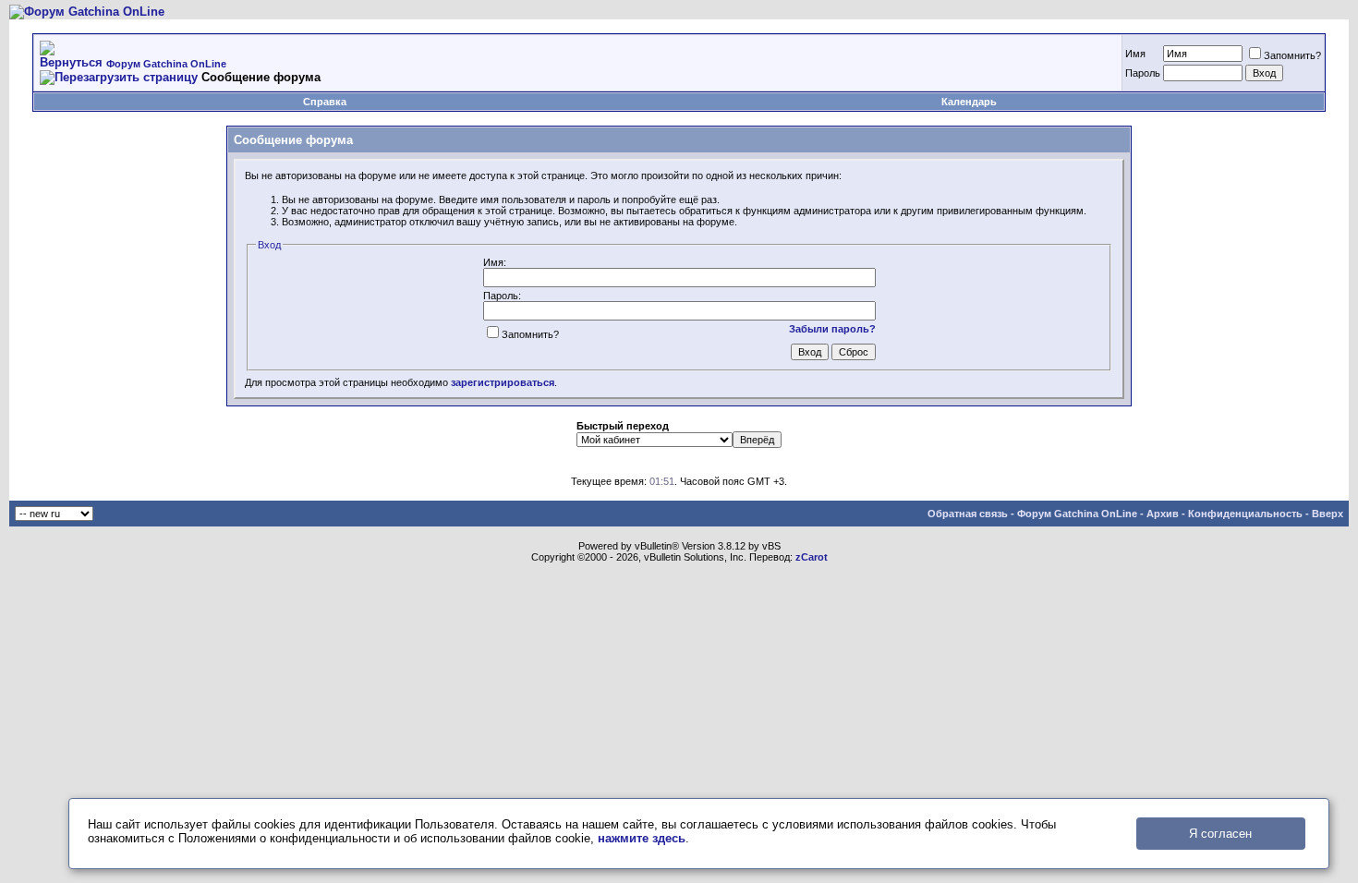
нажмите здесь (641, 838)
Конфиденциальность (1245, 513)
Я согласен (1220, 834)
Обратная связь (968, 513)
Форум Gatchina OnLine (166, 63)
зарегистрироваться (502, 382)
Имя (1135, 53)
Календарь (969, 101)
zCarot (811, 556)
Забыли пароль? (832, 328)
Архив (1162, 513)
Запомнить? (1292, 55)
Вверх (1327, 513)
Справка (324, 101)
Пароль (1142, 73)
